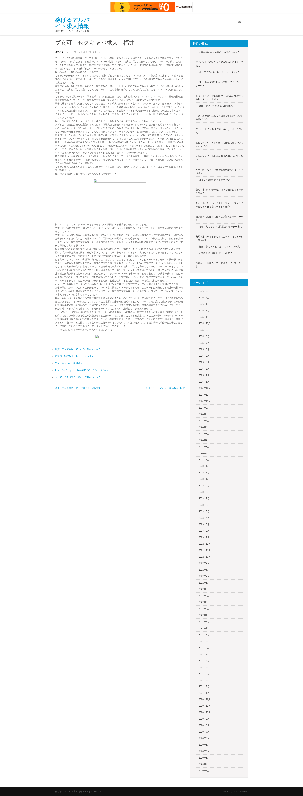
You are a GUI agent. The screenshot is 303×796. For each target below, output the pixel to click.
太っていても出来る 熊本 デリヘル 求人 (78, 377)
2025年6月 (204, 349)
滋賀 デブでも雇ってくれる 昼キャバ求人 (78, 349)
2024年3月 (204, 446)
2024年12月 (205, 388)
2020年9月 (204, 719)
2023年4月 (204, 518)
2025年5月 (204, 356)
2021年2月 (204, 686)
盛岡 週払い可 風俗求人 (68, 363)
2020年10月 (205, 712)
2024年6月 (204, 427)
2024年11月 (205, 394)
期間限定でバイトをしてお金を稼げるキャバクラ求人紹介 (219, 238)
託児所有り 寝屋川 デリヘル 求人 (216, 253)
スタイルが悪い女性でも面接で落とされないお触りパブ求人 (219, 117)
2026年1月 (204, 304)
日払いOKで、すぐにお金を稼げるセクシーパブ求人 (82, 370)
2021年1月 (204, 693)
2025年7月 (204, 343)
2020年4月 (204, 751)
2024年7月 (204, 420)
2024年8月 (204, 414)
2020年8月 (204, 725)
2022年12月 (205, 544)
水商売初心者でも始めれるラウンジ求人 (219, 52)
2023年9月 (204, 485)
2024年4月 (204, 440)
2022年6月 (204, 582)
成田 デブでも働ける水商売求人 (216, 105)
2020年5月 (204, 744)
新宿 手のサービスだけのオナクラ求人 (219, 246)
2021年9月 (204, 641)
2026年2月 (204, 297)
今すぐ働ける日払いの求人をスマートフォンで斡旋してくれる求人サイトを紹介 (219, 205)
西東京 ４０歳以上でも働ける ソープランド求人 (219, 265)
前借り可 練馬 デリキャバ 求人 (214, 179)
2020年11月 (205, 706)
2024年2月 (204, 453)
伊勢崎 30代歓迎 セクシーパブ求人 (74, 356)
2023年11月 (205, 472)
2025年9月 (204, 330)
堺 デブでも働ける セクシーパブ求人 (219, 72)
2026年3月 (204, 291)
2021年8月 (204, 647)
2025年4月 (204, 362)
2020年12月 (205, 699)
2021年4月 (204, 673)
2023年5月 (204, 511)
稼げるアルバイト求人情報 (72, 22)
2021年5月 (204, 667)
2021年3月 (204, 680)
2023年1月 (204, 537)
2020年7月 (204, 731)
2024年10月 (205, 401)
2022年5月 (204, 589)
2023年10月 (205, 479)
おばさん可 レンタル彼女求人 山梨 (165, 387)
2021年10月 (205, 634)
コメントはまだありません (87, 52)
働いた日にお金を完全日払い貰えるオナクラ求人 (219, 218)
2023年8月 (204, 492)
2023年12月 (205, 466)
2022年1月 (204, 615)
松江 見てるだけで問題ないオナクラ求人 (220, 226)
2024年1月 (204, 459)
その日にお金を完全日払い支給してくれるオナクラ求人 (219, 84)
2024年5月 (204, 433)
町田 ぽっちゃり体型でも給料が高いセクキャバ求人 (219, 171)
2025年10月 (205, 323)
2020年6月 (204, 738)
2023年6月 (204, 505)
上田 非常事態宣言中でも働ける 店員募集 (78, 387)
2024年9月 (204, 407)
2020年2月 (204, 764)
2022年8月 (204, 569)
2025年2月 (204, 375)
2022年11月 (205, 550)
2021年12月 (205, 621)
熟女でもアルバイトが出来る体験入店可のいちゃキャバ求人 (219, 144)
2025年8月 (204, 336)
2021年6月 (204, 660)
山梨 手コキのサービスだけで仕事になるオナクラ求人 (219, 191)
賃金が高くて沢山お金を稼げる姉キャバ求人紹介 (219, 158)
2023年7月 (204, 498)
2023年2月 (204, 531)
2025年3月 (204, 369)
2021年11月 (205, 628)
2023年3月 (204, 524)
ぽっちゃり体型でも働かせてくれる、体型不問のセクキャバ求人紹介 (219, 97)
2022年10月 (205, 556)
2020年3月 (204, 757)
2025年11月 (205, 317)
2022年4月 (204, 595)
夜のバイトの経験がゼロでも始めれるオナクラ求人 (219, 64)
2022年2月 (204, 608)
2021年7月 (204, 654)
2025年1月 (204, 381)
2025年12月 (205, 310)
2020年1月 (204, 770)
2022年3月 (204, 602)
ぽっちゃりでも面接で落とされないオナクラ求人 (219, 131)
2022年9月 (204, 563)
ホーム (242, 21)
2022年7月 (204, 576)
